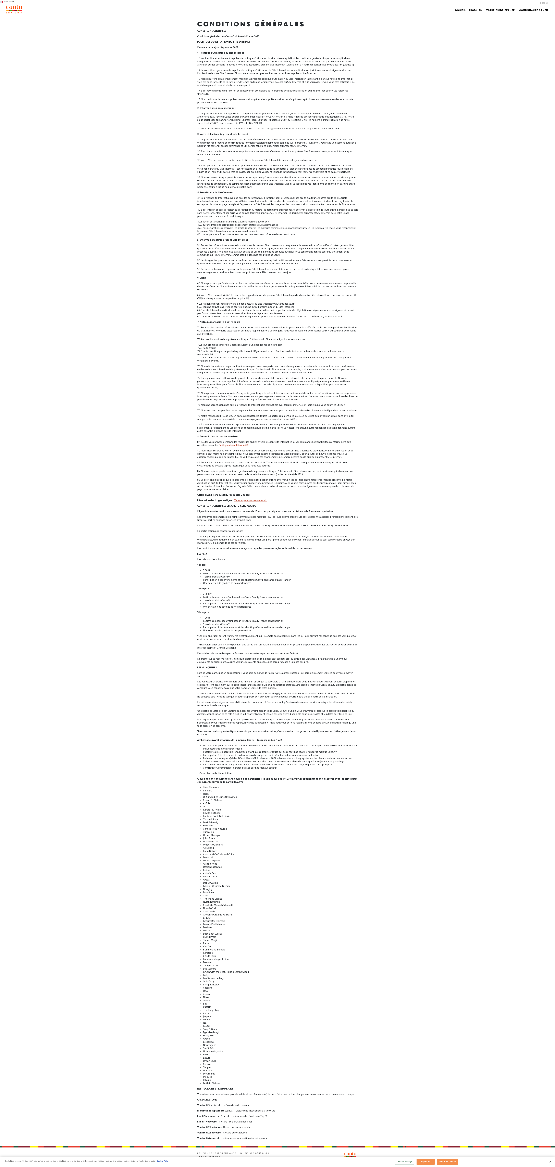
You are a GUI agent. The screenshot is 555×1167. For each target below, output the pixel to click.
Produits (475, 10)
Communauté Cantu (533, 10)
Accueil (460, 10)
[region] (277, 1162)
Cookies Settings (404, 1161)
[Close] (550, 1161)
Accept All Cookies (447, 1161)
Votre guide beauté (500, 10)
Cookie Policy (163, 1161)
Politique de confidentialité (216, 1153)
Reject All (425, 1161)
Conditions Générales (254, 1153)
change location (8, 1)
